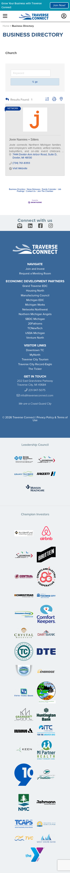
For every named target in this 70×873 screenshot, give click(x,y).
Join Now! (59, 5)
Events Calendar (49, 189)
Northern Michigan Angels (35, 314)
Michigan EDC (35, 300)
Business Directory (17, 189)
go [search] (36, 81)
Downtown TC (35, 350)
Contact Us (31, 191)
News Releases (33, 189)
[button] (7, 99)
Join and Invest (35, 269)
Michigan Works (35, 305)
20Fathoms (35, 323)
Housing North (35, 290)
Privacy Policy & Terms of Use (50, 419)
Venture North (35, 338)
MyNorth (35, 355)
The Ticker (35, 369)
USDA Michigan (35, 333)
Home (6, 25)
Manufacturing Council (35, 295)
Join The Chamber (45, 191)
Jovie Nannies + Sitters (24, 139)
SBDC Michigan (35, 319)
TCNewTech (35, 328)
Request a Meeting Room (35, 273)
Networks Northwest (35, 309)
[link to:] (24, 459)
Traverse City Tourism (35, 359)
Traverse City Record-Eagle (35, 364)
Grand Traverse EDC (35, 286)
